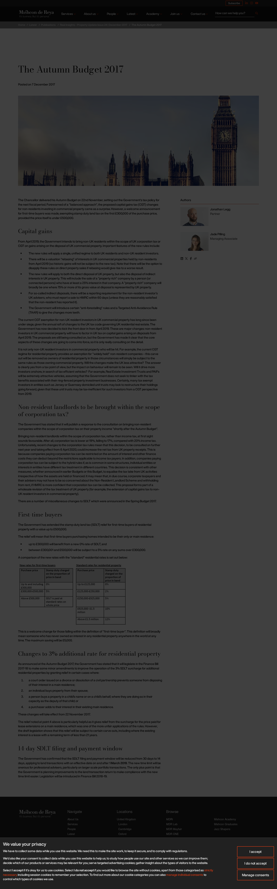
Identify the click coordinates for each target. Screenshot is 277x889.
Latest (131, 13)
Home (21, 25)
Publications (48, 25)
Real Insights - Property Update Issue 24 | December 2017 (93, 25)
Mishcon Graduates (225, 824)
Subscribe (234, 3)
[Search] (256, 14)
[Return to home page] (36, 14)
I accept (255, 851)
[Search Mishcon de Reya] (237, 13)
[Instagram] (251, 3)
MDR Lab (172, 824)
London (122, 824)
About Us (72, 819)
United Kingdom (126, 819)
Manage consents (255, 874)
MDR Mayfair (174, 829)
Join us (175, 13)
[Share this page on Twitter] (186, 258)
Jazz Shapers (222, 829)
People (111, 13)
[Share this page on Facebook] (190, 258)
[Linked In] (246, 3)
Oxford (122, 834)
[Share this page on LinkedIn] (181, 258)
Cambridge (125, 829)
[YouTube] (256, 3)
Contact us (198, 13)
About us (90, 13)
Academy (152, 13)
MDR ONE (172, 834)
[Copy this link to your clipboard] (195, 258)
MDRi (169, 819)
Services (67, 13)
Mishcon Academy (225, 819)
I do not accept (255, 863)
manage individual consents (184, 874)
